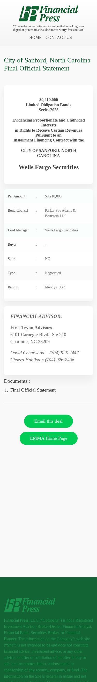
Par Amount (22, 196)
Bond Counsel (22, 210)
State (22, 259)
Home (35, 37)
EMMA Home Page (48, 438)
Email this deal (48, 421)
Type (22, 273)
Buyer (22, 244)
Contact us (59, 37)
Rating (22, 287)
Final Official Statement (33, 390)
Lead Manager (22, 230)
